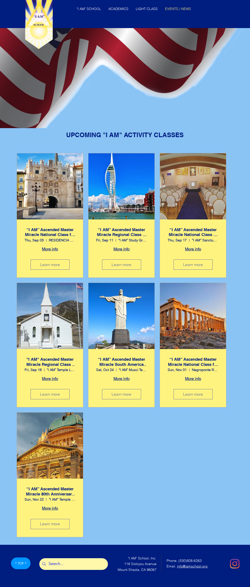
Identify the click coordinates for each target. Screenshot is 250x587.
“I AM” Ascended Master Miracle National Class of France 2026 (193, 232)
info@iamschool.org (192, 566)
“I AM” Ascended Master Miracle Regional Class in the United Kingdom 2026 (121, 232)
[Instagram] (235, 563)
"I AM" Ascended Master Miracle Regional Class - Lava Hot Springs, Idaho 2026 (50, 362)
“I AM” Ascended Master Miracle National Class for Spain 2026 (50, 232)
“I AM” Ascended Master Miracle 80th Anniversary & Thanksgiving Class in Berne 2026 (50, 491)
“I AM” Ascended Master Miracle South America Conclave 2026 (121, 362)
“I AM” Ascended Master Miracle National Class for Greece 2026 (193, 362)
